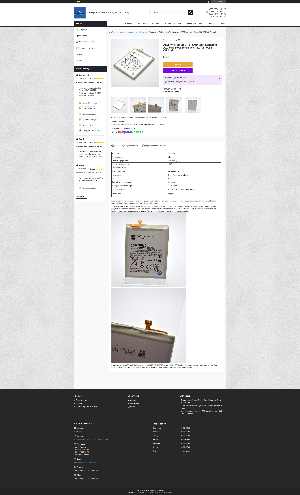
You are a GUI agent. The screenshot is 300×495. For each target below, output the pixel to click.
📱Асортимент (82, 36)
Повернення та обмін (195, 23)
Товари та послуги (119, 32)
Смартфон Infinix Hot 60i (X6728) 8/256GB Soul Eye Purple (91, 179)
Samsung (143, 32)
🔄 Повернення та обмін (85, 48)
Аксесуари (132, 400)
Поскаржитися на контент (144, 493)
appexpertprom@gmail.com (84, 462)
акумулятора (120, 157)
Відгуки (212, 23)
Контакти (79, 54)
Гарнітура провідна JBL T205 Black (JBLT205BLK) (90, 94)
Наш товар (142, 23)
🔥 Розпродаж (81, 30)
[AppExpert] (80, 12)
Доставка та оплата (173, 23)
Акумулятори (133, 32)
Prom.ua (161, 490)
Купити (178, 64)
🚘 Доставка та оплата (85, 42)
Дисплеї (131, 407)
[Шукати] (190, 12)
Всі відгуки (81, 197)
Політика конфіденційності (163, 493)
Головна (128, 23)
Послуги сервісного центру (86, 407)
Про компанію (81, 400)
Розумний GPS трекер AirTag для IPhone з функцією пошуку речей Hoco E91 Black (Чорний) (90, 154)
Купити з (174, 71)
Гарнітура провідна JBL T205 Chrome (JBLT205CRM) (90, 89)
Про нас (155, 23)
